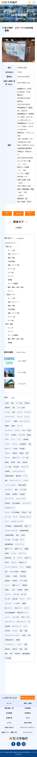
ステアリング (22, 553)
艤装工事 (18, 476)
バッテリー (8, 421)
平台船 (23, 535)
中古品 (29, 430)
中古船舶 (22, 448)
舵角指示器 (8, 558)
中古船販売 (23, 444)
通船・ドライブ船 (13, 265)
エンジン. (11, 331)
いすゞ (29, 599)
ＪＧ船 (13, 590)
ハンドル (13, 553)
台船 (13, 407)
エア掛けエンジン (10, 508)
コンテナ (25, 480)
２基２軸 (24, 462)
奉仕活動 (16, 467)
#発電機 (18, 227)
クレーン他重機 (13, 283)
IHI (29, 621)
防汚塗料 (14, 580)
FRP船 (15, 448)
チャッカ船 (19, 403)
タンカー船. (11, 317)
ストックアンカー (21, 498)
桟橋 (17, 535)
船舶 (26, 644)
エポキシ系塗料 (14, 571)
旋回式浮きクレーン (22, 612)
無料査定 (7, 649)
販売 (21, 649)
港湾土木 (14, 649)
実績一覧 (8, 247)
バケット (14, 444)
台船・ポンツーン (13, 254)
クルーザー (28, 412)
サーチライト (8, 430)
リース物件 (17, 603)
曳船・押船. (11, 306)
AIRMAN (24, 512)
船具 (27, 453)
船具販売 (7, 503)
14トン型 (7, 599)
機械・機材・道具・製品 (16, 287)
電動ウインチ (8, 549)
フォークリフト (9, 498)
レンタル (7, 412)
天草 (11, 653)
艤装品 (21, 453)
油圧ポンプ (28, 558)
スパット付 (8, 603)
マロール (13, 562)
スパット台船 (21, 407)
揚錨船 (18, 640)
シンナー (7, 585)
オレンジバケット (24, 421)
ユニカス (19, 558)
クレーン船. (11, 298)
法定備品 (19, 590)
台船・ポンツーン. (13, 302)
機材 (26, 649)
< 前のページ (7, 213)
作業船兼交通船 (9, 476)
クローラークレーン (15, 480)
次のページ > (30, 213)
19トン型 (16, 594)
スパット (27, 416)
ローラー (27, 608)
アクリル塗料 (23, 580)
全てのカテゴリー (11, 243)
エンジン (10, 291)
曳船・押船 (11, 258)
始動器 (24, 603)
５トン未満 (23, 489)
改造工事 (17, 653)
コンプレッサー (26, 503)
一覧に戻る (18, 213)
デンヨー (7, 457)
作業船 (15, 421)
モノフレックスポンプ (11, 567)
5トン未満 (15, 539)
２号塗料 (7, 576)
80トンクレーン (21, 621)
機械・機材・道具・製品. (16, 339)
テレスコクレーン (10, 644)
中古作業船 (8, 658)
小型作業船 (11, 261)
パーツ (13, 439)
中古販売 (13, 435)
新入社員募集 (16, 503)
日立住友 (7, 631)
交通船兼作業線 (24, 530)
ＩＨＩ (25, 626)
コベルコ (14, 631)
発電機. (10, 342)
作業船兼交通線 (18, 526)
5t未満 (24, 635)
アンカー (7, 444)
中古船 (7, 403)
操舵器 (7, 553)
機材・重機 (9, 324)
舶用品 (29, 435)
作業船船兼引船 (9, 640)
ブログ (7, 439)
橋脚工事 (7, 407)
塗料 (6, 571)
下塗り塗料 (23, 576)
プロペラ (7, 453)
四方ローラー (18, 608)
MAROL (7, 562)
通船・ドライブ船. (14, 313)
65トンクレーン (16, 626)
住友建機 (7, 626)
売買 (12, 403)
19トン (22, 539)
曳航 (6, 480)
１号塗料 (14, 576)
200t (29, 635)
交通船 (13, 426)
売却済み (27, 403)
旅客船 (7, 590)
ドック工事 (8, 467)
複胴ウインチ (18, 549)
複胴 (26, 631)
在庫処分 (14, 453)
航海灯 (26, 590)
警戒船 (7, 462)
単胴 (21, 631)
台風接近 (7, 471)
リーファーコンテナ (10, 485)
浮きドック (8, 448)
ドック (25, 476)
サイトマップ (27, 732)
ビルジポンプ (8, 489)
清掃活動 (25, 439)
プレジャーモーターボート (12, 635)
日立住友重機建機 (10, 612)
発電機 (10, 280)
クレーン (19, 426)
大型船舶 (22, 494)
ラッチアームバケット (11, 530)
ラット (21, 567)
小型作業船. (11, 309)
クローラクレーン (10, 621)
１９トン (19, 644)
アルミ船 (7, 539)
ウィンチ (10, 328)
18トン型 (23, 594)
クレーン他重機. (13, 335)
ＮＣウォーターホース (17, 521)
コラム (7, 435)
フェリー (7, 617)
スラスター (8, 594)
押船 (16, 489)
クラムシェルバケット (18, 471)
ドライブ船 (15, 617)
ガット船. (11, 320)
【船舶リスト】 (11, 294)
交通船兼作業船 (9, 535)
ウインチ (10, 276)
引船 (29, 444)
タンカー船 (11, 269)
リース (19, 439)
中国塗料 (28, 567)
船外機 (13, 462)
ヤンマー (22, 599)
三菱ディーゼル (25, 617)
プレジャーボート (10, 416)
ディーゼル (8, 517)
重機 (6, 653)
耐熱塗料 (24, 585)
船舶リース (28, 526)
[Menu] (33, 2)
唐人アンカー (8, 608)
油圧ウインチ (16, 457)
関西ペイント (16, 585)
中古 (23, 430)
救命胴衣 (14, 494)
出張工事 (14, 599)
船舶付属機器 (26, 653)
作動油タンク (22, 562)
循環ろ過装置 (22, 485)
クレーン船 (11, 250)
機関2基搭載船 (9, 544)
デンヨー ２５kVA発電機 (12, 512)
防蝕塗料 (23, 571)
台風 (18, 462)
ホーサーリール (19, 544)
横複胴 (26, 549)
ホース (7, 521)
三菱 (30, 512)
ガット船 (10, 272)
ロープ (15, 517)
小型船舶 (7, 494)
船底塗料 (7, 580)
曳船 (13, 412)
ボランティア (24, 467)
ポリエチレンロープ (25, 517)
